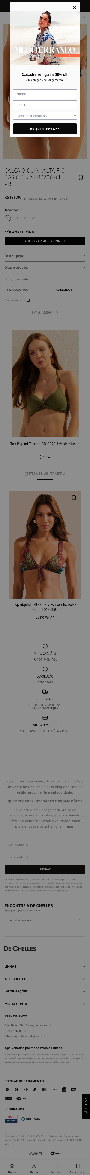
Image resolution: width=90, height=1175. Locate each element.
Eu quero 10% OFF (45, 129)
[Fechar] (74, 7)
